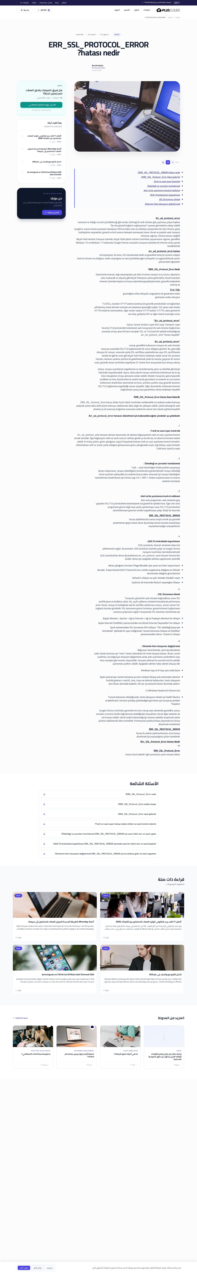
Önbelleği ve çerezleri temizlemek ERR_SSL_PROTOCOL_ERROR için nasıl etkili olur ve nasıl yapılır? (108, 833)
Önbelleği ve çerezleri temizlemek (163, 186)
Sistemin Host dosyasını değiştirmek (162, 204)
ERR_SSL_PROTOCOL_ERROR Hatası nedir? (158, 172)
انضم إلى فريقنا (53, 212)
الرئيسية (178, 17)
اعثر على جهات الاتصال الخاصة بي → (41, 104)
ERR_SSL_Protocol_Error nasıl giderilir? (137, 814)
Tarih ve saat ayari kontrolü (166, 181)
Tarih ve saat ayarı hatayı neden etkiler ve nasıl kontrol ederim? (125, 823)
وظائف (34, 2)
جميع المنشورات (21, 1018)
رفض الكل (37, 1268)
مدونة (57, 2)
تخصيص (49, 1268)
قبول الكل (24, 1268)
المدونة (170, 17)
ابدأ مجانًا (26, 10)
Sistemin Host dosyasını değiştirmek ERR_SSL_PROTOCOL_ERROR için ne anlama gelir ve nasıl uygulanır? (105, 853)
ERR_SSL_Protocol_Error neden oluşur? (137, 804)
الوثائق (64, 2)
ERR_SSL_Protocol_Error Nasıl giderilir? (160, 177)
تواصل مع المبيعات (45, 2)
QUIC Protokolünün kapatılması (165, 195)
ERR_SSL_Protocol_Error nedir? (140, 794)
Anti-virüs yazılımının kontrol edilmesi (162, 190)
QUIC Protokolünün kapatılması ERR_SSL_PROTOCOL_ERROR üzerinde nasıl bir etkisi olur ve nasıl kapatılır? (104, 843)
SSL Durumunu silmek (169, 199)
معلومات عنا (24, 2)
